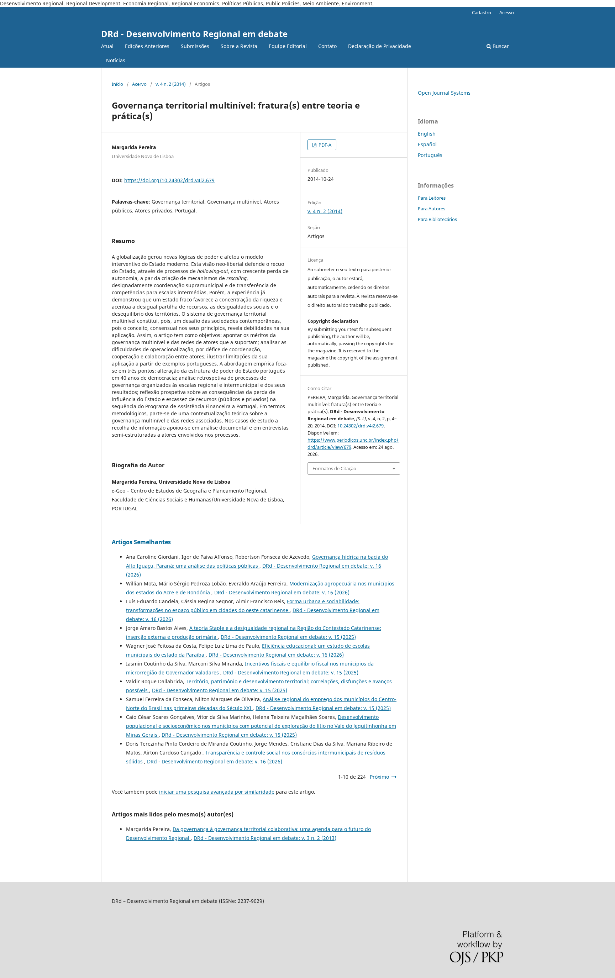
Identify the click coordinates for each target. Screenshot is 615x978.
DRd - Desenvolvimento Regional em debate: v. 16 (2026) (281, 592)
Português (430, 155)
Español (427, 144)
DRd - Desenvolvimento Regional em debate (194, 34)
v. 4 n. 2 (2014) (171, 84)
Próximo (379, 776)
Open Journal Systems (444, 92)
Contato (327, 46)
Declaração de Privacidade (379, 46)
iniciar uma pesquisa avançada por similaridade (216, 791)
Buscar (500, 46)
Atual (107, 46)
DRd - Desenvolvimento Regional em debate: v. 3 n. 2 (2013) (265, 838)
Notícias (115, 60)
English (427, 133)
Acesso (506, 12)
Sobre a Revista (239, 46)
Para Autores (431, 208)
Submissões (195, 46)
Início (117, 84)
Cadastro (481, 12)
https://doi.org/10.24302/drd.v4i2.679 (169, 180)
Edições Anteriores (147, 46)
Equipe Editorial (288, 46)
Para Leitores (432, 198)
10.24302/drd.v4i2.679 (360, 425)
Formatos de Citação (334, 468)
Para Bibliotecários (437, 219)
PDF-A (324, 145)
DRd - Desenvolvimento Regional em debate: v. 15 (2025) (288, 636)
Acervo (139, 84)
